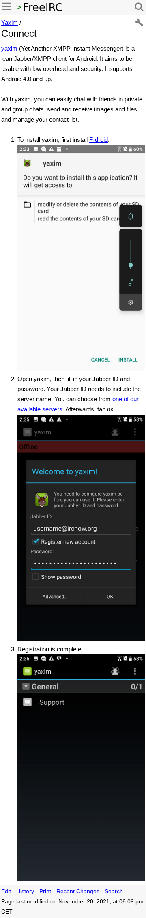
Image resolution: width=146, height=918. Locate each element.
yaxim (9, 48)
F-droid (98, 139)
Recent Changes (77, 891)
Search (114, 891)
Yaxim (9, 22)
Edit (6, 891)
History (25, 891)
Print (45, 891)
